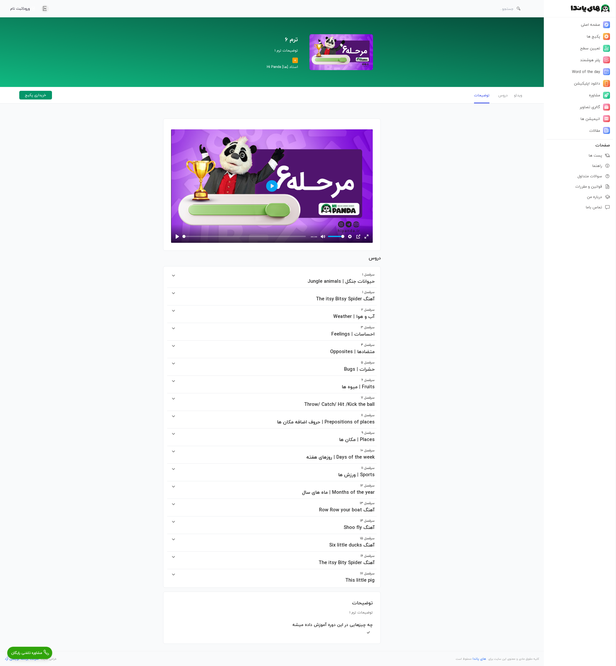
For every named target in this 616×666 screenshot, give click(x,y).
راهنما (597, 165)
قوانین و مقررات (588, 186)
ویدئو (518, 95)
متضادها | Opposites (352, 349)
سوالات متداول (590, 176)
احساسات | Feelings (353, 331)
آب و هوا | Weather (354, 313)
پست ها (595, 155)
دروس (502, 95)
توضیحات (481, 95)
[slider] (244, 236)
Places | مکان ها (357, 436)
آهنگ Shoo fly (359, 524)
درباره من (594, 196)
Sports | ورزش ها (356, 472)
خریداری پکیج (35, 95)
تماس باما (594, 207)
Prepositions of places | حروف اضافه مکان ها (326, 419)
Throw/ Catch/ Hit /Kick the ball (339, 401)
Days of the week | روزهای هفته (340, 454)
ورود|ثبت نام (20, 8)
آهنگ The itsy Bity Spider (347, 560)
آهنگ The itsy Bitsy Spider (345, 296)
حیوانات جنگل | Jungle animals (341, 278)
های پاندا (479, 659)
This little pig (360, 577)
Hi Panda (274, 67)
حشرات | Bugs (359, 366)
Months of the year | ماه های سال (338, 489)
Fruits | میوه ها (358, 384)
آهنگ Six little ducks (352, 542)
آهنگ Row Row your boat (347, 507)
